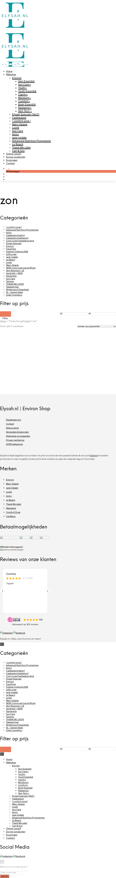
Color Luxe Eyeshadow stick (20, 240)
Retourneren (12, 428)
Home (9, 71)
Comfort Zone (13, 512)
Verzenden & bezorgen (17, 432)
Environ (16, 78)
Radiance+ (25, 107)
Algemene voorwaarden (18, 436)
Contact (10, 163)
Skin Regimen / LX (15, 270)
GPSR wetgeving (14, 444)
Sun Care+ (24, 84)
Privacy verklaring (15, 440)
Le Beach (17, 144)
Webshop (11, 74)
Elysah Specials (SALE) (25, 114)
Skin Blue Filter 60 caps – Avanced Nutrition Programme (71, 368)
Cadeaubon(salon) (15, 235)
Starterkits (11, 276)
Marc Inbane (19, 124)
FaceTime (11, 248)
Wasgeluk (11, 508)
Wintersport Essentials (17, 289)
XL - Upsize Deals (14, 292)
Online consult (13, 154)
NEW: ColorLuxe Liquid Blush (20, 267)
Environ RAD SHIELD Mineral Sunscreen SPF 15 (42, 367)
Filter (5, 314)
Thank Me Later (21, 147)
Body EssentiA (27, 104)
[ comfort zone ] (21, 121)
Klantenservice (13, 419)
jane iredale (19, 137)
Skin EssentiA (26, 81)
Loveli (15, 127)
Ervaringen (11, 160)
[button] (8, 168)
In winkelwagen (11, 380)
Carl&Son (11, 516)
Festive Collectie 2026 (17, 251)
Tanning (10, 281)
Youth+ (22, 87)
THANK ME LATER (15, 284)
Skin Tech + (25, 111)
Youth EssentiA (27, 91)
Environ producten (15, 157)
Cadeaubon (19, 117)
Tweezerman (12, 286)
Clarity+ (23, 94)
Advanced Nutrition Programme (31, 140)
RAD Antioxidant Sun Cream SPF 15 (10, 367)
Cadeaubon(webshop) (17, 238)
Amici (15, 134)
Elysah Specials (13, 243)
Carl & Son (18, 150)
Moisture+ (24, 97)
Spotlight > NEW (14, 273)
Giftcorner (11, 254)
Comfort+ (24, 101)
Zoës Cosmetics (14, 295)
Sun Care (17, 131)
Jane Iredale (12, 487)
